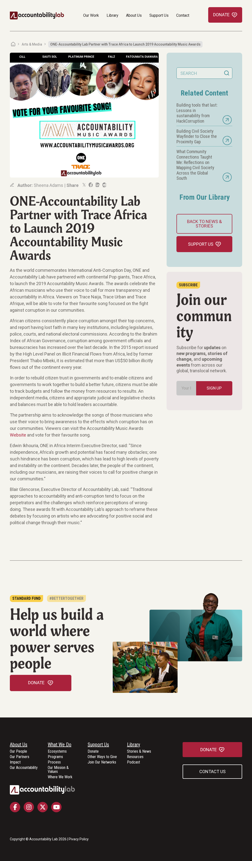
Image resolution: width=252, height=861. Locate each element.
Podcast (133, 762)
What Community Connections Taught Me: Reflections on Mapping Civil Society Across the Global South (195, 165)
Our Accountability (24, 768)
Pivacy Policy (79, 839)
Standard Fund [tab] (26, 598)
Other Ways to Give (102, 757)
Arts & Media (32, 44)
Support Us (159, 15)
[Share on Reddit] (104, 184)
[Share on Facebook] (90, 184)
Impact (15, 762)
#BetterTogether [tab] (66, 598)
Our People (18, 751)
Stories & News (139, 751)
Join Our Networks (102, 762)
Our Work (91, 15)
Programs (55, 757)
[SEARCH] (226, 73)
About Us (134, 15)
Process (54, 762)
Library (112, 15)
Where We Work (60, 777)
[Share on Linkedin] (97, 184)
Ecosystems (57, 751)
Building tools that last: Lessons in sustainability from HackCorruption (197, 113)
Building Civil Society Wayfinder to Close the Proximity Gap (196, 136)
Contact (182, 15)
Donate (93, 751)
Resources (135, 757)
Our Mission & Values (58, 770)
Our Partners (19, 757)
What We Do (59, 744)
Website (18, 435)
